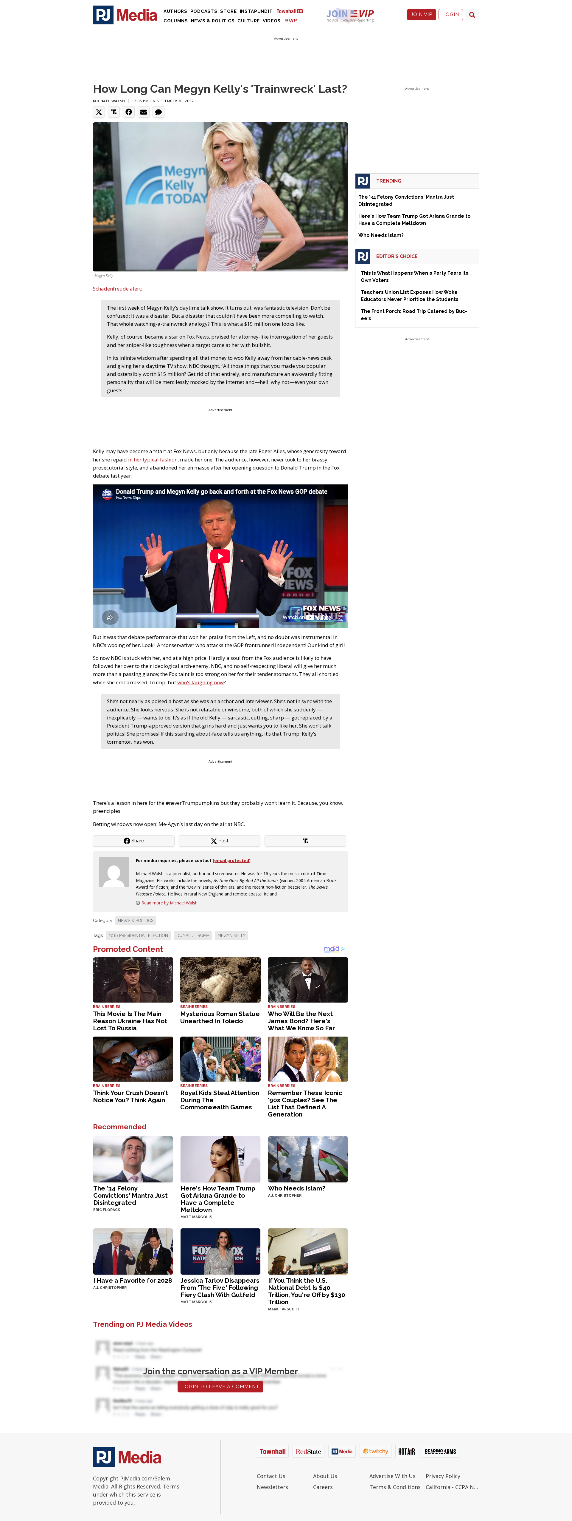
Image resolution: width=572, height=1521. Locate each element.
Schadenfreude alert (117, 288)
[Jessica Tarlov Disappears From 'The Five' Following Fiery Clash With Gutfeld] (220, 1251)
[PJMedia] (125, 14)
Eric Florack (106, 1210)
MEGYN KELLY (231, 935)
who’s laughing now (200, 682)
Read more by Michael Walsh (170, 903)
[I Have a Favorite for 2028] (133, 1251)
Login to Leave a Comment (220, 1386)
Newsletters (272, 1487)
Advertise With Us (392, 1476)
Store (228, 11)
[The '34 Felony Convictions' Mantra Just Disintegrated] (133, 1158)
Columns (176, 21)
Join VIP (421, 14)
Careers (323, 1487)
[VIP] (290, 20)
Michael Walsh (109, 101)
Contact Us (271, 1476)
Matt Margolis (196, 1217)
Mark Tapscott (284, 1309)
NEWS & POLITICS (135, 920)
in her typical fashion (153, 459)
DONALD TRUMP (192, 935)
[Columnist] (116, 871)
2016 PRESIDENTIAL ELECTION (138, 935)
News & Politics (213, 21)
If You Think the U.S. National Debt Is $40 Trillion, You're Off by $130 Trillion (306, 1291)
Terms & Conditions (395, 1487)
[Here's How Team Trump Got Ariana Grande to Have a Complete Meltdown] (220, 1158)
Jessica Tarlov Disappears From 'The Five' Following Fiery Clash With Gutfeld (220, 1287)
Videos (272, 21)
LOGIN (450, 14)
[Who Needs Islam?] (308, 1158)
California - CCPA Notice (452, 1487)
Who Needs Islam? (296, 1188)
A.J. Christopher (284, 1195)
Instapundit (256, 11)
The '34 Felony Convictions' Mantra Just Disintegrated (130, 1195)
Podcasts (203, 11)
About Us (325, 1476)
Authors (175, 11)
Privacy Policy (443, 1476)
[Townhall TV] (292, 11)
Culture (248, 21)
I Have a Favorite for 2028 (132, 1280)
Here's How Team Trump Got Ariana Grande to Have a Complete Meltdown (218, 1199)
